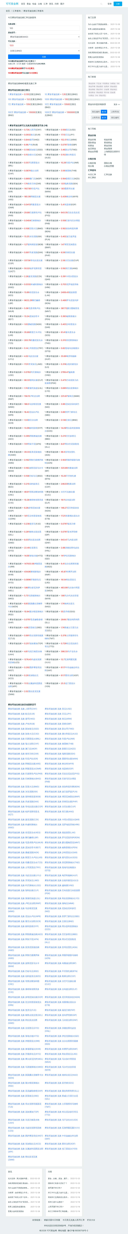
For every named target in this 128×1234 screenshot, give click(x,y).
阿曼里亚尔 (35, 204)
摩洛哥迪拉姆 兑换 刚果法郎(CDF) (60, 976)
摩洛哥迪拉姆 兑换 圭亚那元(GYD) (23, 1028)
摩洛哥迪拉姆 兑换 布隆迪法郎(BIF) (60, 963)
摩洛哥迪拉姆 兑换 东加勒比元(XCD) (24, 1143)
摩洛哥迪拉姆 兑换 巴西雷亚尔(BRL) (24, 738)
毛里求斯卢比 (34, 308)
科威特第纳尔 (37, 284)
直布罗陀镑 (72, 531)
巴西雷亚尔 (35, 162)
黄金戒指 (113, 86)
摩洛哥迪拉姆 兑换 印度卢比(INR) (60, 738)
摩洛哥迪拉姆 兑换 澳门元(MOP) (22, 748)
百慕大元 (33, 228)
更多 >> (117, 104)
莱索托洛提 (33, 388)
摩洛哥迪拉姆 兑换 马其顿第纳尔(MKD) (25, 1067)
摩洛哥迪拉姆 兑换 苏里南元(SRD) (23, 1096)
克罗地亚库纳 (72, 284)
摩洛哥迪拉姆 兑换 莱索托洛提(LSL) (24, 898)
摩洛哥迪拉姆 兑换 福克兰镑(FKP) (60, 1010)
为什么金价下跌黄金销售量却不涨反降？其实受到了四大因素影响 (19, 1188)
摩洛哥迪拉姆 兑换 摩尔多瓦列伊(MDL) (25, 1059)
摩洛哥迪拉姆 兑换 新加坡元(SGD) (23, 728)
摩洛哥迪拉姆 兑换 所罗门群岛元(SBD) (62, 916)
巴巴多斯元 (71, 436)
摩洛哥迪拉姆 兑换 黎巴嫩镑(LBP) (23, 837)
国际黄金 (92, 142)
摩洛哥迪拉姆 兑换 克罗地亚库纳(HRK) (62, 824)
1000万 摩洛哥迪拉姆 (54, 112)
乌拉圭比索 (33, 356)
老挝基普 (73, 292)
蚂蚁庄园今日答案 (52, 1220)
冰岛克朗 (33, 236)
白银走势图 (109, 166)
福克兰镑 (71, 523)
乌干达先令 (73, 651)
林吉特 (69, 196)
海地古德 (33, 555)
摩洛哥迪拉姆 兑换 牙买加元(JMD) (23, 880)
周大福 (106, 92)
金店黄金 (92, 148)
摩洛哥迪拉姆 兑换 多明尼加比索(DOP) (25, 997)
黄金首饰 (92, 83)
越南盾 (72, 372)
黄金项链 (92, 89)
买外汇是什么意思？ (56, 1202)
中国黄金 (105, 83)
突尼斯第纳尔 (72, 340)
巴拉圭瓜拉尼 (74, 212)
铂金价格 (108, 139)
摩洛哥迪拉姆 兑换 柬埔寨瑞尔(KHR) (24, 1049)
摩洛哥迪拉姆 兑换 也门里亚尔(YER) (61, 1148)
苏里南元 (32, 627)
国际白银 (108, 163)
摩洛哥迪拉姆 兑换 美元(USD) (58, 709)
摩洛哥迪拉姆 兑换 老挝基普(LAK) (60, 832)
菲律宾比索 (70, 252)
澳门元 (33, 178)
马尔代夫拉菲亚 (72, 595)
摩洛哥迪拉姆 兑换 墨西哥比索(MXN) (61, 758)
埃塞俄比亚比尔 (73, 515)
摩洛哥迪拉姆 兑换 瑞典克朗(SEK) (60, 753)
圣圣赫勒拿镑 (37, 619)
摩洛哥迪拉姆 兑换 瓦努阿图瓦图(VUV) (62, 1128)
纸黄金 (91, 145)
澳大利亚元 (71, 154)
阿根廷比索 (35, 196)
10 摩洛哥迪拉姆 (52, 94)
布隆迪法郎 (73, 468)
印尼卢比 (35, 188)
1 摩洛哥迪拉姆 (15, 94)
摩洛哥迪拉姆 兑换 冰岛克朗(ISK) (23, 791)
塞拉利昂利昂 (74, 619)
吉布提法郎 (70, 500)
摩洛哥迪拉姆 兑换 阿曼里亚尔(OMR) (24, 768)
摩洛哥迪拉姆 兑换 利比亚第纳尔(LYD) (62, 898)
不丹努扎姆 (71, 476)
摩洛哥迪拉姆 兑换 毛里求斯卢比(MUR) (25, 842)
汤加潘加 (34, 643)
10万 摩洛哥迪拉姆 (53, 104)
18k (118, 83)
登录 (110, 3)
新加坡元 (33, 149)
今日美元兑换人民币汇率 (74, 1220)
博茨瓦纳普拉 (70, 244)
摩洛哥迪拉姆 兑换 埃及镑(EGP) (59, 768)
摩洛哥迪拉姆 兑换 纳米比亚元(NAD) (61, 1075)
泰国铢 (68, 170)
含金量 (106, 89)
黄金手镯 (92, 86)
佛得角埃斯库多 (36, 500)
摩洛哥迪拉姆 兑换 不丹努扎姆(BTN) (61, 971)
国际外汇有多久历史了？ (57, 1183)
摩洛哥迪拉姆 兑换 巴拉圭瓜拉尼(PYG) (62, 773)
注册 (118, 4)
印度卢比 (70, 162)
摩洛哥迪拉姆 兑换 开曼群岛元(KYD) (24, 1054)
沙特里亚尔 (71, 324)
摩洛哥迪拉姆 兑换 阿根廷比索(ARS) (24, 763)
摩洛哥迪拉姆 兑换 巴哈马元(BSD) (23, 971)
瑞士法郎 (35, 170)
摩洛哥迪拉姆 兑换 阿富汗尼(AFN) (23, 939)
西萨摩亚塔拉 (36, 667)
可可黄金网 (12, 3)
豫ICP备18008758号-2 (77, 1230)
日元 (67, 134)
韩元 (69, 139)
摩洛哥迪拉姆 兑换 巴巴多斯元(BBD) (61, 934)
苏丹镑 (66, 611)
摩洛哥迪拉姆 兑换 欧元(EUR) (21, 714)
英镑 (69, 144)
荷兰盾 (69, 268)
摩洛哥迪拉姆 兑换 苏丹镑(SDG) (59, 1083)
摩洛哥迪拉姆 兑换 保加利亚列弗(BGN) (62, 786)
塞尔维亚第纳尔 (36, 611)
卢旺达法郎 (35, 396)
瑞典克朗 (69, 183)
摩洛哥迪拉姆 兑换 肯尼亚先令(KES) (24, 832)
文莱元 (69, 420)
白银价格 (92, 163)
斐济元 (33, 523)
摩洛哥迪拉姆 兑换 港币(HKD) (21, 719)
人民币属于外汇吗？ (56, 1207)
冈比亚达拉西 (34, 539)
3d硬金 (113, 83)
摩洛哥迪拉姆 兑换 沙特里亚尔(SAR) (61, 852)
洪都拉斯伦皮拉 (72, 547)
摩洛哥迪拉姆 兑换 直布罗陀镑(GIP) (61, 1015)
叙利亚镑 (33, 428)
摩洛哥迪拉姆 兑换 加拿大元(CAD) (23, 733)
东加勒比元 (33, 675)
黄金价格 (92, 139)
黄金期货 (99, 92)
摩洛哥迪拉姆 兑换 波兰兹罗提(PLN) (61, 791)
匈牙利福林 (71, 356)
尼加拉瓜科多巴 (72, 404)
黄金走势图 (93, 151)
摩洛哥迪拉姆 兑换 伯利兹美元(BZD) (24, 976)
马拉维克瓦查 (35, 404)
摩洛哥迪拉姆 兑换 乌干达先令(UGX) (61, 1120)
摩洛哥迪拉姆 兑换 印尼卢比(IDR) (23, 758)
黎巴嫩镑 (36, 300)
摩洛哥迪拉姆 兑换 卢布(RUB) (21, 723)
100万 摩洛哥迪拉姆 (17, 112)
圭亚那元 (34, 547)
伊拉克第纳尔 (70, 555)
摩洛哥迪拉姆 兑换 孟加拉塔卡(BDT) (24, 847)
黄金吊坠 (102, 95)
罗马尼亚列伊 (72, 300)
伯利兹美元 (34, 484)
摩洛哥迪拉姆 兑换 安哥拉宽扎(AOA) (61, 947)
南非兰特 (32, 183)
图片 (62, 3)
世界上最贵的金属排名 (17, 1207)
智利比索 (34, 380)
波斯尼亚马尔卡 (36, 468)
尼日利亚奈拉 (73, 508)
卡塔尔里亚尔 (72, 276)
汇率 (46, 3)
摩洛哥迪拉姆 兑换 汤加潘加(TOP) (23, 1112)
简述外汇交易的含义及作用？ (59, 1197)
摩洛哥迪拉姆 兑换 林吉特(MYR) (59, 763)
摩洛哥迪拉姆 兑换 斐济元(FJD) (22, 1010)
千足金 (98, 83)
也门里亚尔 (70, 683)
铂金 (34, 3)
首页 (23, 3)
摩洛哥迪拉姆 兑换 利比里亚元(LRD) (61, 1054)
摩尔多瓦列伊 (34, 587)
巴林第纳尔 (36, 220)
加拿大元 (32, 154)
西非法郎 (69, 675)
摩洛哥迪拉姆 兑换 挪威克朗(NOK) (23, 852)
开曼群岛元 (36, 579)
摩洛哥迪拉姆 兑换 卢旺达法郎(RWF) (24, 903)
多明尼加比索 (34, 508)
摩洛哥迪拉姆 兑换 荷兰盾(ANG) (59, 811)
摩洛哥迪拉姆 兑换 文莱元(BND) (59, 921)
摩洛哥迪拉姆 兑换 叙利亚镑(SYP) (23, 926)
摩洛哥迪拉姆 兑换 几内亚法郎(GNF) (61, 1020)
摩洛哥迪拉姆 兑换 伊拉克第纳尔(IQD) (62, 1036)
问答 (57, 3)
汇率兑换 (108, 174)
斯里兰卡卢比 (36, 332)
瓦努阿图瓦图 (71, 659)
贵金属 (112, 92)
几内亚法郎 (73, 539)
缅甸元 (71, 396)
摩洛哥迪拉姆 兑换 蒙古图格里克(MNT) (62, 842)
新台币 (68, 149)
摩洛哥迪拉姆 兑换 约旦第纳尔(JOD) (24, 885)
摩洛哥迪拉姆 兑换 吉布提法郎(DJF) (61, 989)
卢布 (30, 144)
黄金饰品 (113, 89)
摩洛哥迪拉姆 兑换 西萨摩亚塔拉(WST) (25, 1135)
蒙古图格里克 (73, 308)
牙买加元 (32, 364)
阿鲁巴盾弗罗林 (36, 460)
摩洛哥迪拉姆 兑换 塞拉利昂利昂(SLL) (62, 1091)
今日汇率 (92, 174)
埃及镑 (68, 204)
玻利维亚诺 (33, 244)
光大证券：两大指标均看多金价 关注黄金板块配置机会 (19, 1178)
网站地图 (62, 1230)
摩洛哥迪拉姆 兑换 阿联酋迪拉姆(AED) (25, 934)
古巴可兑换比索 (68, 492)
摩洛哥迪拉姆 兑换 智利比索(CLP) (23, 890)
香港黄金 (108, 142)
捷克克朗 (32, 276)
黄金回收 (108, 145)
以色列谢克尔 (72, 364)
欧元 (33, 134)
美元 (68, 129)
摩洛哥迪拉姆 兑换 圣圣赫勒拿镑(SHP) (25, 1091)
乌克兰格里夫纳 (35, 651)
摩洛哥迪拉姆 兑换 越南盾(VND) (59, 885)
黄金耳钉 (99, 89)
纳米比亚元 (69, 603)
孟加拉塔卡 (34, 316)
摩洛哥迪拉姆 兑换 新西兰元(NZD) (60, 748)
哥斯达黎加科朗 (36, 492)
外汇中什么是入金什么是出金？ (59, 1192)
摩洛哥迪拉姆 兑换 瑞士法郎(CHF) (23, 743)
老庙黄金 (92, 92)
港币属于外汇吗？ (55, 1188)
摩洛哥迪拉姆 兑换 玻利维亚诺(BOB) (24, 796)
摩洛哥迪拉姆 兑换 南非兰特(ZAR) (23, 753)
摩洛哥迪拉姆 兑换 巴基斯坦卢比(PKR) (25, 773)
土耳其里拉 (33, 348)
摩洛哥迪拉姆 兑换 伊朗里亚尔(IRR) (24, 1041)
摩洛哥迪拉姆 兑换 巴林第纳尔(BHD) (24, 778)
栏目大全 (91, 1220)
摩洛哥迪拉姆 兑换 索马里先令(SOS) (61, 857)
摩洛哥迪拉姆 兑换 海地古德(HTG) (23, 1036)
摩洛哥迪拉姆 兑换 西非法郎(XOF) (60, 1143)
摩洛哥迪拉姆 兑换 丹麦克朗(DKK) (23, 801)
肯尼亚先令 (34, 292)
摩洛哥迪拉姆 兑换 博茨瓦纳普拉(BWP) (62, 796)
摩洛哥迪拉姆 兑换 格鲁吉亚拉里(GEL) (25, 1015)
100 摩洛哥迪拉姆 (16, 99)
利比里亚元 (71, 579)
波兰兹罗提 (71, 236)
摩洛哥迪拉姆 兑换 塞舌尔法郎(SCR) (24, 921)
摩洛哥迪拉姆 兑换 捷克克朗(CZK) (23, 819)
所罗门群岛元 (71, 412)
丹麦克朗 (34, 252)
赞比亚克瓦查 (34, 691)
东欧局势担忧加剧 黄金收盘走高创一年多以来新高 (19, 1183)
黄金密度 (99, 86)
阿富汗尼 (32, 444)
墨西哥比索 (70, 188)
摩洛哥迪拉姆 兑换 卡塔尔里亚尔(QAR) (62, 819)
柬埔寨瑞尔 (36, 571)
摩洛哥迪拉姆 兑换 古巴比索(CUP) (60, 806)
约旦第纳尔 (36, 372)
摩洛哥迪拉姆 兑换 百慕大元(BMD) (23, 786)
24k (96, 95)
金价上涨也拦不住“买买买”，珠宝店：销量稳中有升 (19, 1202)
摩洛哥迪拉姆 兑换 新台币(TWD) (59, 728)
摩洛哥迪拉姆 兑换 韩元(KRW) (58, 719)
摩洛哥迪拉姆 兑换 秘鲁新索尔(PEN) (61, 847)
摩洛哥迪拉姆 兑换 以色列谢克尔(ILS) (61, 880)
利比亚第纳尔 (72, 388)
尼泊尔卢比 (34, 412)
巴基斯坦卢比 (36, 212)
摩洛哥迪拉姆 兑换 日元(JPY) (58, 714)
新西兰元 (70, 178)
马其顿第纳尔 (34, 595)
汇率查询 (17, 11)
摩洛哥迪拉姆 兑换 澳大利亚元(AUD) (61, 733)
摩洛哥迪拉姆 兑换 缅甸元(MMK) (59, 903)
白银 (40, 3)
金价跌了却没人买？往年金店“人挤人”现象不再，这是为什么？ (19, 1197)
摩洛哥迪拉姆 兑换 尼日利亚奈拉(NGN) (62, 997)
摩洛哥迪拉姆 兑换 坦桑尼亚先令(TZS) (25, 862)
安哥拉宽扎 (70, 452)
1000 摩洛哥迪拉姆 (53, 99)
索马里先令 (71, 332)
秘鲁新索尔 (71, 316)
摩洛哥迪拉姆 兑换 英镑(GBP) (58, 723)
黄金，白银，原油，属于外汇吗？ (59, 1178)
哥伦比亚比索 (36, 260)
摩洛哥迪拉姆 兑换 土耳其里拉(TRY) (24, 867)
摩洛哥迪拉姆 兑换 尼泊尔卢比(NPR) (24, 916)
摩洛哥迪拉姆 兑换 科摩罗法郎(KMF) (61, 1049)
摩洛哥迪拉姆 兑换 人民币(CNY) (22, 709)
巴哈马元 (33, 476)
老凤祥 (106, 86)
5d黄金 (91, 95)
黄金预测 (108, 148)
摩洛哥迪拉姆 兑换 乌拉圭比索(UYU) (24, 875)
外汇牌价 (92, 177)
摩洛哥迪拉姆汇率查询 (33, 11)
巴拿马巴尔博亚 (73, 220)
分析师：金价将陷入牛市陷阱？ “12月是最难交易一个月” (19, 1192)
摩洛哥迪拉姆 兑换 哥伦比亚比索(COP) (25, 806)
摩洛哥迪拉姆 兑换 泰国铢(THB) (59, 743)
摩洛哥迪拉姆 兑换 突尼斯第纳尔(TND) (62, 862)
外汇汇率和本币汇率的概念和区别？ (59, 1211)
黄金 (29, 3)
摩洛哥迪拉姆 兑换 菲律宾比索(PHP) (61, 801)
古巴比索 (69, 260)
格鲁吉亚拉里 (35, 531)
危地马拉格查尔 (72, 348)
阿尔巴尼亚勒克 (72, 444)
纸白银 (91, 166)
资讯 (51, 3)
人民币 (33, 129)
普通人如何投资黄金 (16, 1211)
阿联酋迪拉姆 (36, 436)
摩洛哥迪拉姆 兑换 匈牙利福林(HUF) (61, 875)
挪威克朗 (32, 324)
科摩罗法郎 (71, 571)
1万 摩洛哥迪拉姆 (16, 104)
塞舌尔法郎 (33, 420)
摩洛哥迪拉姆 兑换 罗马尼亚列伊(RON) (62, 837)
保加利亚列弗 (72, 228)
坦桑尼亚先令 (37, 340)
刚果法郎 (72, 484)
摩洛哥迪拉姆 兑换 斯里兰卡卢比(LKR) (25, 857)
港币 (32, 139)
